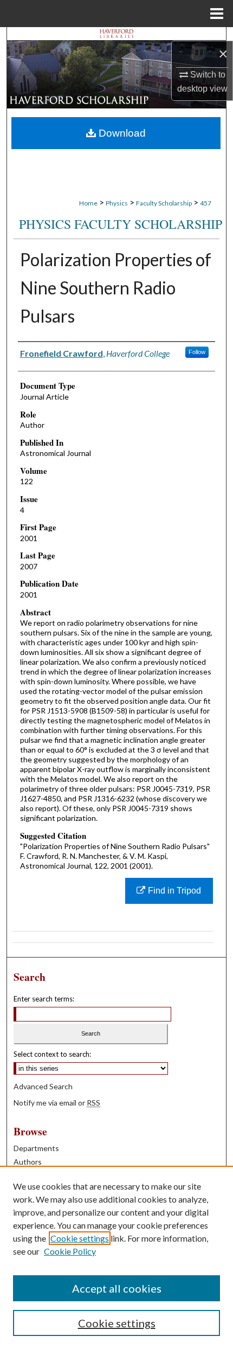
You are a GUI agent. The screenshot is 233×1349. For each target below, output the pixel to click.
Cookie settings (79, 1238)
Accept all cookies (116, 1288)
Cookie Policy (70, 1251)
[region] (116, 1257)
